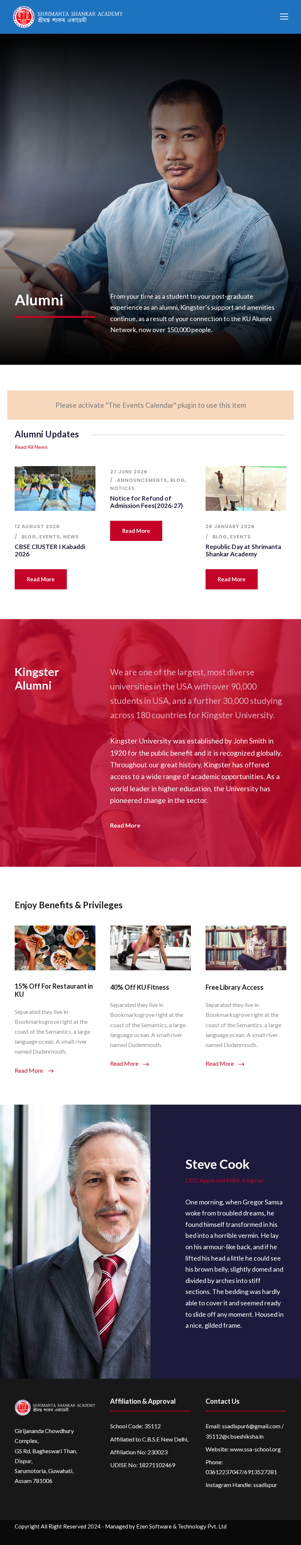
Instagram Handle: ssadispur (241, 1484)
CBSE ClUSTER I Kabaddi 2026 (50, 550)
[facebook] (225, 1537)
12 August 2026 (37, 526)
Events (49, 536)
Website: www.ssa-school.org (243, 1449)
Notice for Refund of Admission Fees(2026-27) (146, 501)
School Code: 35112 (135, 1425)
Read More (41, 579)
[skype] (254, 1537)
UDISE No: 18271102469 (142, 1464)
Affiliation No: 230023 (138, 1451)
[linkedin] (239, 1537)
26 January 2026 (230, 526)
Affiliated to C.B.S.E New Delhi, (149, 1439)
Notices (122, 488)
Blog (29, 536)
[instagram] (282, 1537)
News (71, 536)
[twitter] (268, 1537)
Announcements (142, 480)
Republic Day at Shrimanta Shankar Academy (243, 550)
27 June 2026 (129, 471)
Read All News (31, 447)
